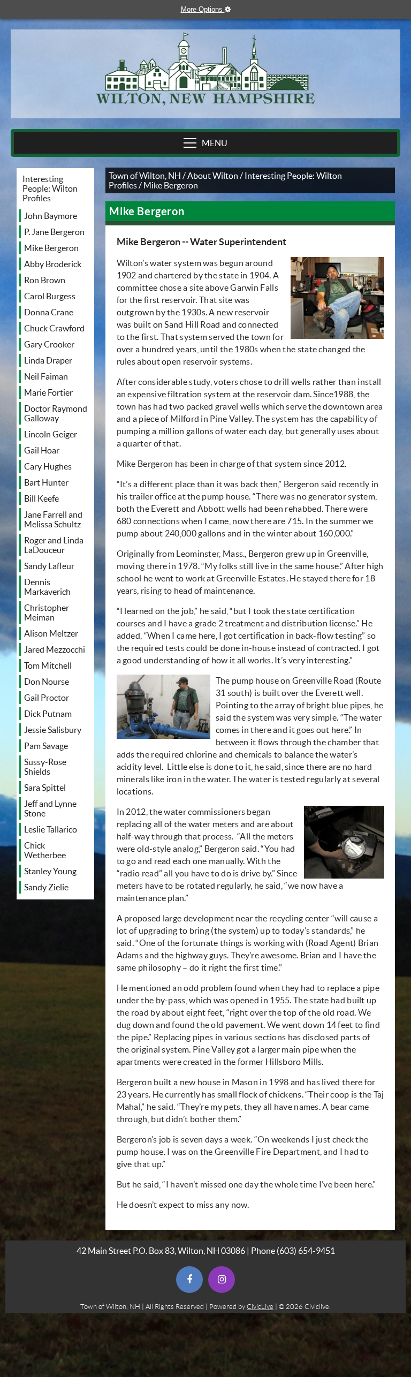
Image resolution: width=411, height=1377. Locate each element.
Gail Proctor (46, 697)
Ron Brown (44, 280)
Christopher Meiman (46, 612)
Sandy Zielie (46, 887)
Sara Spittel (45, 787)
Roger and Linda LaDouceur (53, 545)
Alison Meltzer (51, 633)
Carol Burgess (49, 296)
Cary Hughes (48, 466)
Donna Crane (48, 312)
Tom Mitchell (48, 665)
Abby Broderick (52, 264)
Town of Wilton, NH (145, 175)
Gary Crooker (49, 344)
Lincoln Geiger (50, 434)
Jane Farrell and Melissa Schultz (53, 519)
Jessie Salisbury (52, 730)
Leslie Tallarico (50, 829)
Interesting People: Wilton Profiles (50, 188)
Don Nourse (46, 681)
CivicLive (260, 1307)
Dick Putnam (48, 713)
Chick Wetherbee (45, 850)
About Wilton (212, 175)
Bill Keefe (41, 498)
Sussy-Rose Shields (45, 766)
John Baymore (50, 216)
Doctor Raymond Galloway (55, 413)
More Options (211, 9)
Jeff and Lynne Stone (50, 808)
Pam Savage (46, 746)
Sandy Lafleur (49, 566)
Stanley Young (50, 871)
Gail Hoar (41, 450)
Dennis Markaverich (47, 586)
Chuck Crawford (54, 328)
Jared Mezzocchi (54, 649)
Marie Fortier (48, 392)
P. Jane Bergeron (54, 232)
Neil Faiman (46, 376)
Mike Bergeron (51, 248)
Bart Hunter (46, 482)
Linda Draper (48, 360)
